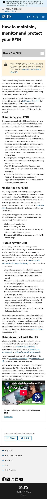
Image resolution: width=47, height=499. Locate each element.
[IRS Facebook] (4, 478)
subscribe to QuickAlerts (25, 346)
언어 (6, 465)
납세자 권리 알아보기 (13, 455)
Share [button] (12, 438)
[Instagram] (12, 478)
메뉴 (43, 17)
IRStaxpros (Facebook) (18, 358)
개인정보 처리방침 (23, 492)
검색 (28, 17)
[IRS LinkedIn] (16, 478)
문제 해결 (8, 460)
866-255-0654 (36, 329)
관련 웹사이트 (10, 470)
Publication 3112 (30, 101)
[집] (6, 16)
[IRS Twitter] (8, 478)
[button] (35, 17)
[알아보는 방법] (23, 10)
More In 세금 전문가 (12, 53)
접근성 (23, 495)
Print (26, 438)
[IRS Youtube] (21, 478)
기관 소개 (8, 450)
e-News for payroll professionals (27, 352)
